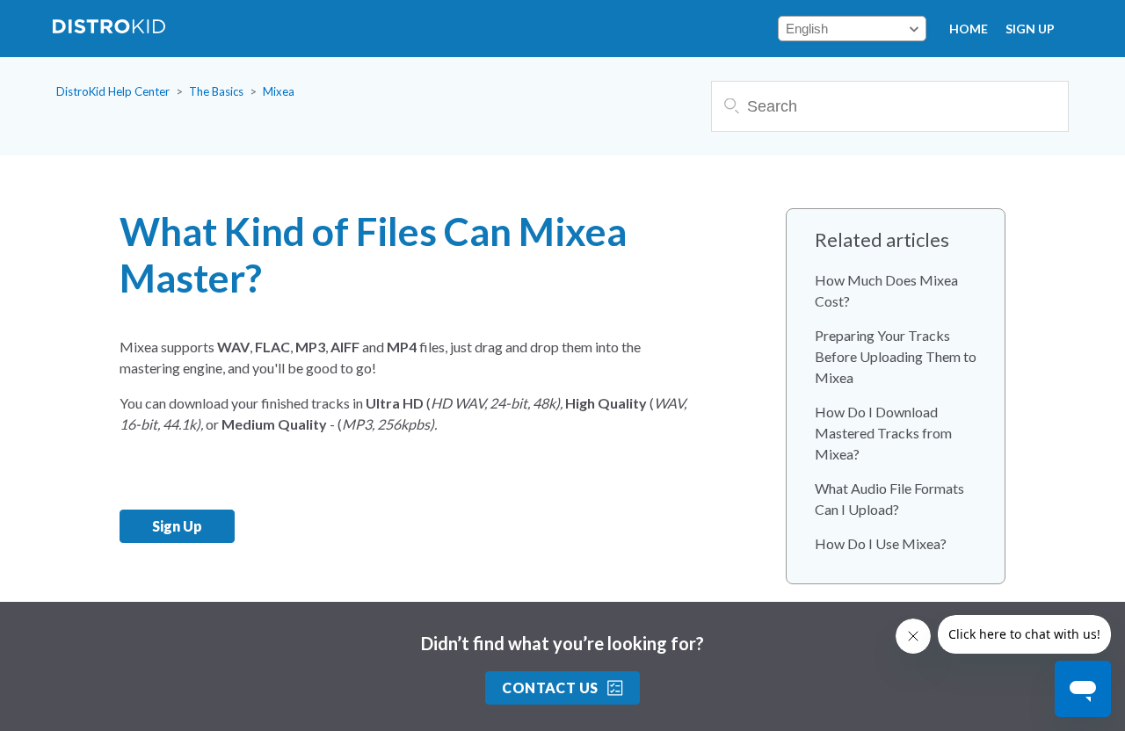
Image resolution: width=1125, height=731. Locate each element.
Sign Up (1030, 28)
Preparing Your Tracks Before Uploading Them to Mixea (895, 356)
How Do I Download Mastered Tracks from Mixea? (883, 432)
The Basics (216, 91)
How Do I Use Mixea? (881, 543)
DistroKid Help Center (113, 91)
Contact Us (550, 687)
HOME (968, 28)
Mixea (278, 91)
